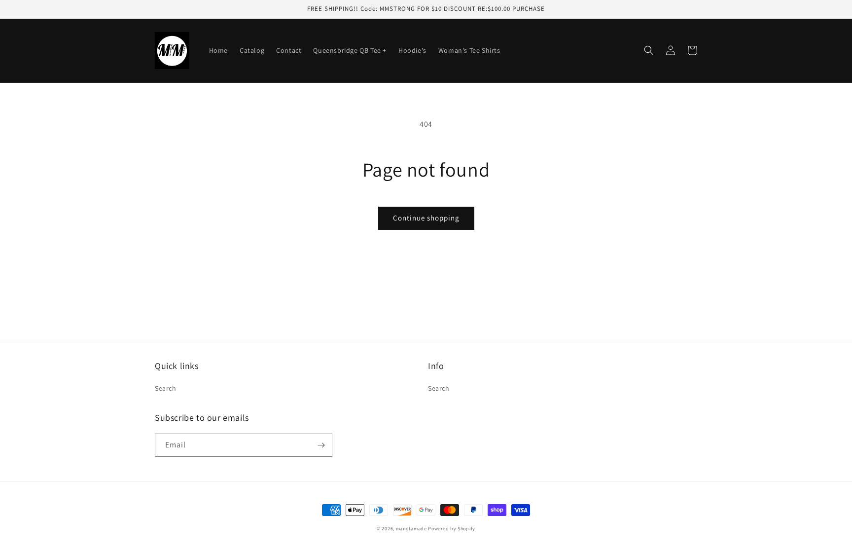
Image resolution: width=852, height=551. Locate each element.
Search (166, 388)
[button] (649, 50)
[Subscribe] (321, 445)
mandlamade (411, 528)
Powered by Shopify (451, 528)
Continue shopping (426, 217)
